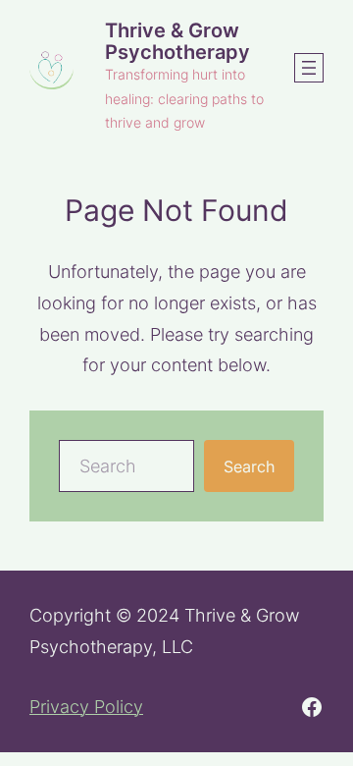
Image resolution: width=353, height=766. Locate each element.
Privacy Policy (86, 706)
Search (249, 466)
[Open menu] (309, 67)
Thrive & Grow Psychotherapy (177, 41)
